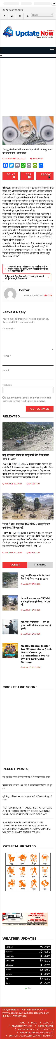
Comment (8, 328)
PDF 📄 (28, 175)
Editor (39, 158)
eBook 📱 (46, 175)
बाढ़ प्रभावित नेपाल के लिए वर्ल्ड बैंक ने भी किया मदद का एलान (35, 577)
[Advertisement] (28, 83)
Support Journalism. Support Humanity (31, 1036)
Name (6, 355)
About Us (48, 1023)
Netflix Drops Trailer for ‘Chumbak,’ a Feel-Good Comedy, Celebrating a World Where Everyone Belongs (36, 654)
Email (6, 370)
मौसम (29, 988)
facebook (4, 16)
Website (7, 385)
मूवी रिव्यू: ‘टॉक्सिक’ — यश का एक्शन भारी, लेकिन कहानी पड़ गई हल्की (36, 625)
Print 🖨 (11, 175)
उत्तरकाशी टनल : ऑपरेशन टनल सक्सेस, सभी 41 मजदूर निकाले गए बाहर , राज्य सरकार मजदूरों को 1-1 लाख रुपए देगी (28, 268)
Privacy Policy (26, 1029)
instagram (19, 16)
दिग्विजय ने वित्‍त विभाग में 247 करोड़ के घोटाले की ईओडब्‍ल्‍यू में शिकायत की (24, 277)
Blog (34, 1023)
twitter (12, 16)
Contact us (47, 1029)
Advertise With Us (22, 1026)
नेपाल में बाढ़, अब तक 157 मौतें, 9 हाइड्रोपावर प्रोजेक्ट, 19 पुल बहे (35, 601)
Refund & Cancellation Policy (37, 1032)
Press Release (46, 1026)
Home (22, 1023)
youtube (27, 16)
